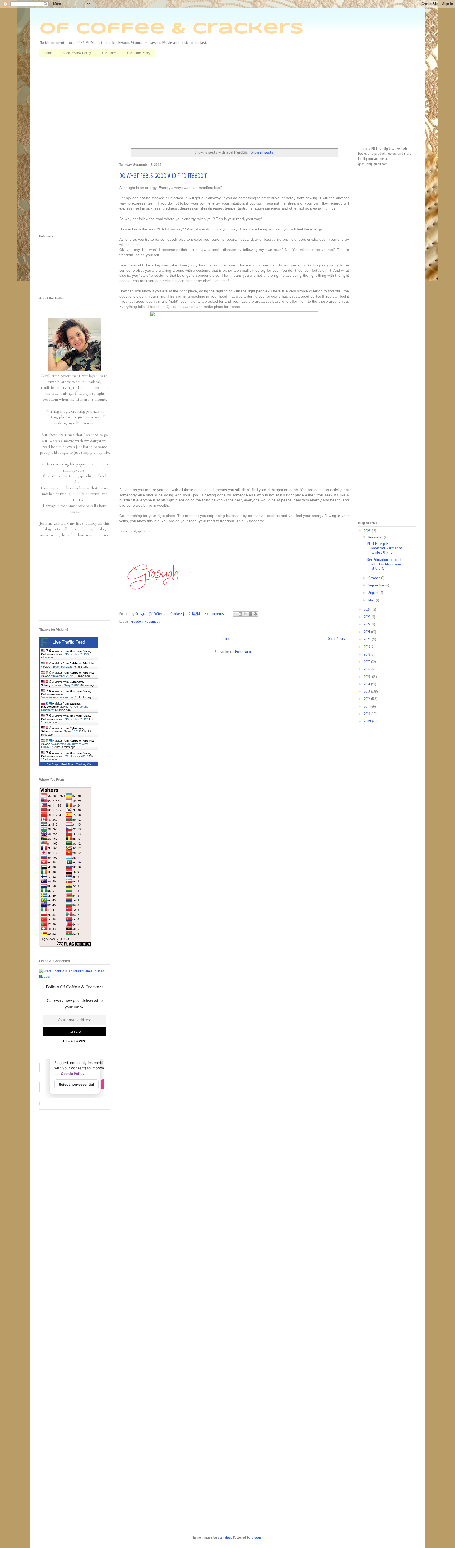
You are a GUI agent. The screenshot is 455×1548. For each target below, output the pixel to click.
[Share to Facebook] (250, 614)
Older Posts (336, 639)
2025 (368, 530)
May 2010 (71, 685)
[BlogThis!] (240, 614)
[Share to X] (245, 614)
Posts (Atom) (244, 651)
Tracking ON (83, 764)
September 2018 (76, 756)
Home (48, 53)
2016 (367, 669)
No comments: (215, 614)
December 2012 (76, 719)
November (376, 537)
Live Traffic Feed (68, 642)
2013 (367, 691)
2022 (368, 624)
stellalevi (224, 1537)
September (376, 585)
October (374, 578)
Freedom (137, 621)
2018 (367, 654)
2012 (367, 699)
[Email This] (235, 614)
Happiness (152, 621)
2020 (368, 639)
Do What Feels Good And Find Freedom (163, 175)
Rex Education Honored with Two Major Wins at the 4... (384, 564)
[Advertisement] (234, 102)
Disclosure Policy (138, 53)
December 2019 (76, 654)
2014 (367, 684)
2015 (367, 676)
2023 (368, 617)
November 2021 (62, 666)
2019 (367, 646)
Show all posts (262, 152)
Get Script (53, 764)
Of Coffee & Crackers (171, 29)
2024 (368, 609)
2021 (367, 632)
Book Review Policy (76, 53)
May (372, 600)
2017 (367, 661)
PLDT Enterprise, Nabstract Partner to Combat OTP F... (384, 548)
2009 (368, 721)
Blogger (257, 1537)
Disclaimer (108, 53)
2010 (367, 714)
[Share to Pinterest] (255, 614)
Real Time (67, 764)
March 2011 (72, 731)
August (374, 592)
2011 (367, 706)
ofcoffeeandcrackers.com (58, 697)
